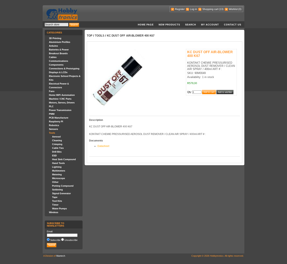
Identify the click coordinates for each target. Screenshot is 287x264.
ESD (54, 155)
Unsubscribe (71, 240)
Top (89, 35)
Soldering (57, 189)
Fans (51, 91)
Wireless (53, 212)
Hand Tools (58, 163)
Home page (146, 24)
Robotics (54, 125)
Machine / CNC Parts (60, 99)
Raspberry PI (56, 121)
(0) (239, 9)
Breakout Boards (58, 53)
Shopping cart (210, 9)
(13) (221, 9)
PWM (51, 114)
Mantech (60, 256)
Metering (57, 174)
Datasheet (103, 146)
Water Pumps (59, 208)
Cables (53, 57)
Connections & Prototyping (64, 68)
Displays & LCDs (58, 72)
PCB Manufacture (58, 117)
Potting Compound (63, 186)
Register (180, 9)
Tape (54, 197)
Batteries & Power (59, 49)
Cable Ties (58, 148)
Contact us (232, 24)
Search (190, 24)
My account (210, 24)
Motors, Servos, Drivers (62, 102)
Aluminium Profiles (59, 42)
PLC (51, 106)
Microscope (58, 178)
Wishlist (233, 9)
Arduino (53, 46)
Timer (55, 204)
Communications (58, 61)
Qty (189, 92)
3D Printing (55, 38)
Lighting (57, 167)
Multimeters (58, 170)
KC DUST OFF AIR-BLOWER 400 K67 (130, 35)
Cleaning (57, 140)
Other (55, 182)
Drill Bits (57, 151)
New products (169, 24)
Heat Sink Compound (64, 159)
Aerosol (56, 136)
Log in (193, 9)
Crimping (57, 144)
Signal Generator (61, 193)
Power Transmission (60, 110)
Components (56, 64)
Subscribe (55, 240)
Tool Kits (57, 201)
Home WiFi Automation (62, 95)
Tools (52, 133)
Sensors (53, 129)
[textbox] (56, 24)
